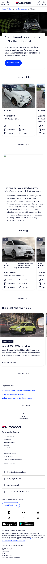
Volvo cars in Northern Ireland (14, 394)
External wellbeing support (13, 459)
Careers (6, 445)
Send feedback (11, 505)
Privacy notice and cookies (13, 451)
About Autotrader (10, 442)
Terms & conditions (10, 453)
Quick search (13, 485)
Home (4, 9)
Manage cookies (9, 464)
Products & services (16, 472)
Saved (39, 4)
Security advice (9, 437)
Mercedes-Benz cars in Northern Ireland (18, 391)
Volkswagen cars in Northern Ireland (17, 398)
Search (44, 4)
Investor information (10, 448)
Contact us (7, 439)
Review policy (8, 456)
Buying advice (14, 479)
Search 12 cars (13, 63)
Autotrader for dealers (18, 492)
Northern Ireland (21, 9)
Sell (8, 4)
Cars (10, 9)
